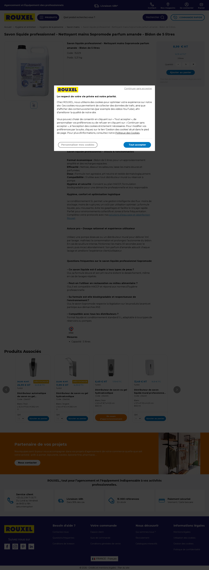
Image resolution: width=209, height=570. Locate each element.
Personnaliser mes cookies (77, 144)
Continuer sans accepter (138, 88)
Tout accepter (137, 144)
